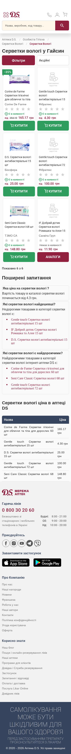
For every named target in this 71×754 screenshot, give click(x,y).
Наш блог (8, 647)
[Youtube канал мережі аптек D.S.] (22, 543)
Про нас (7, 584)
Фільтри (18, 60)
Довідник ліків (10, 693)
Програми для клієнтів (16, 662)
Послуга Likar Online (15, 688)
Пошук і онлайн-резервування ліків (24, 652)
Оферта (7, 630)
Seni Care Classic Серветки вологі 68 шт (37, 378)
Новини (7, 594)
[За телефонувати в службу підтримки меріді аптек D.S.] (49, 16)
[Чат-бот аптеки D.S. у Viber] (37, 543)
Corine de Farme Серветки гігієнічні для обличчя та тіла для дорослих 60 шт (37, 370)
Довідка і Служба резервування (22, 668)
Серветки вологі (12, 43)
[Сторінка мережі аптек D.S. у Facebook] (6, 543)
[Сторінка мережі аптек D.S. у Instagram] (14, 543)
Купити (21, 125)
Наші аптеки (10, 657)
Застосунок (9, 673)
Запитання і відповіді (15, 678)
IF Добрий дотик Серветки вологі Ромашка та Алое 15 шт (34, 331)
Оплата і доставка (13, 683)
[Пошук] (62, 25)
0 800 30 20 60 (18, 510)
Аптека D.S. (9, 39)
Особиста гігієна (34, 39)
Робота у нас (10, 604)
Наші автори (10, 609)
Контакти (7, 615)
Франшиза (8, 599)
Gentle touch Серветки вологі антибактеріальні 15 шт (30, 321)
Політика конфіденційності (19, 620)
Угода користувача (14, 625)
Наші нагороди (11, 589)
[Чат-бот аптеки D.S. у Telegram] (30, 543)
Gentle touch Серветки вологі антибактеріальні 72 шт (30, 386)
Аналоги (53, 257)
